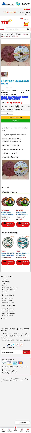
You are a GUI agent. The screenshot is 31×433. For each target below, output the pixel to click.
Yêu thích (28, 431)
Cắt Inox (4, 96)
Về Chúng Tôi (6, 281)
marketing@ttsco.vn (24, 340)
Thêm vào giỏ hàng (15, 117)
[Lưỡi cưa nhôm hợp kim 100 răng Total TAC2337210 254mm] (23, 242)
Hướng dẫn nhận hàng (8, 313)
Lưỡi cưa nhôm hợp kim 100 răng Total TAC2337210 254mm (23, 255)
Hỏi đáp (4, 285)
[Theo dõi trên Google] (17, 344)
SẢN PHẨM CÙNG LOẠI (9, 233)
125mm (4, 99)
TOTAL (3, 251)
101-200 (10, 99)
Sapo (21, 381)
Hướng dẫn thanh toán (8, 311)
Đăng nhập (27, 14)
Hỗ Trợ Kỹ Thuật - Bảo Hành (10, 287)
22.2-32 (17, 99)
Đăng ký (26, 352)
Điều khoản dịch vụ (7, 315)
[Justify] (28, 29)
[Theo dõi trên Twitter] (13, 344)
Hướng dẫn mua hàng (8, 309)
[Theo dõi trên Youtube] (21, 344)
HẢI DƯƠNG (5, 210)
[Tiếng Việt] (25, 9)
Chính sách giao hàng (8, 302)
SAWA (10, 96)
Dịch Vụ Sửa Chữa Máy (8, 290)
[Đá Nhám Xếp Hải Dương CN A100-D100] (23, 202)
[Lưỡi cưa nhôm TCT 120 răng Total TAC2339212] (8, 242)
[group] (15, 55)
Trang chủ (5, 279)
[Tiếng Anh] (28, 9)
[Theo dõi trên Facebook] (9, 344)
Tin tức (4, 283)
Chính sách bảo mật (7, 298)
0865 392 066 (10, 340)
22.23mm (25, 96)
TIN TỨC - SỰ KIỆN (10, 12)
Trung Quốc (17, 96)
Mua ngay (15, 121)
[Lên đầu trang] (28, 51)
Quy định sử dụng (7, 300)
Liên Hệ (4, 292)
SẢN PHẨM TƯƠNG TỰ (9, 192)
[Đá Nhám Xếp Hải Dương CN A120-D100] (8, 202)
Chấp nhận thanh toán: (8, 359)
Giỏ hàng (15, 430)
